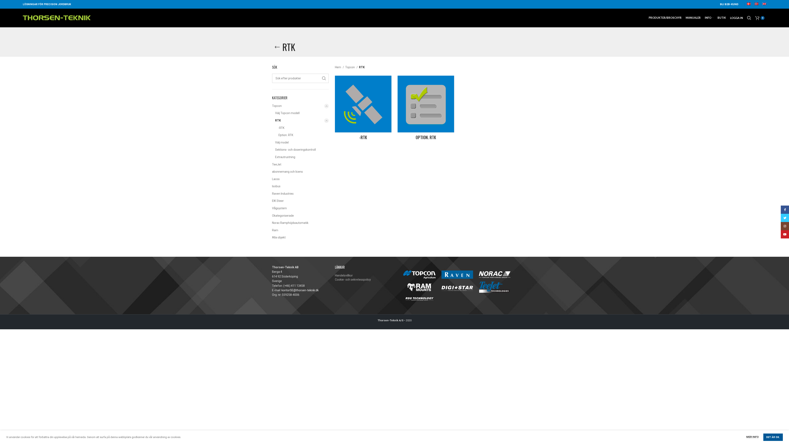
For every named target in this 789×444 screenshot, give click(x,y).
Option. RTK (285, 135)
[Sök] (749, 18)
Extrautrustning (285, 157)
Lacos (276, 179)
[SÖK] (324, 78)
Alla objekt (279, 237)
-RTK (281, 128)
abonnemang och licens (287, 171)
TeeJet (276, 164)
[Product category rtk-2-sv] (363, 109)
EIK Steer (278, 200)
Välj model (282, 142)
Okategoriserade (283, 215)
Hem (338, 67)
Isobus (276, 186)
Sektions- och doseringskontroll (295, 149)
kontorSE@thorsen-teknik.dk (300, 290)
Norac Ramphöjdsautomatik (290, 222)
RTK (278, 120)
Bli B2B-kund (729, 4)
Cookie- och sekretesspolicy (353, 279)
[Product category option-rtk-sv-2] (426, 109)
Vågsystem (279, 208)
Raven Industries (283, 193)
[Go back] (277, 47)
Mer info (752, 436)
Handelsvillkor (344, 275)
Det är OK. (773, 437)
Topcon (277, 106)
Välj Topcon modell (287, 113)
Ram (275, 230)
